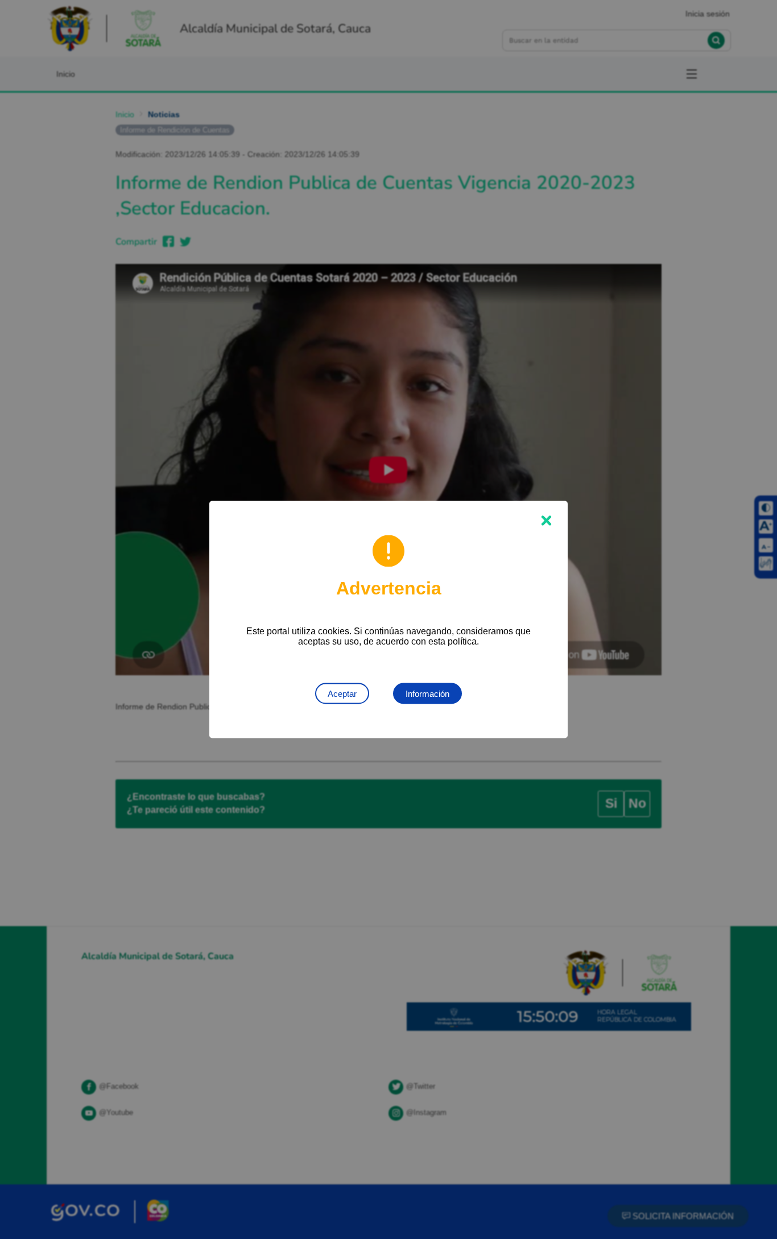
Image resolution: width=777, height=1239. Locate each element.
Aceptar (342, 694)
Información (427, 694)
